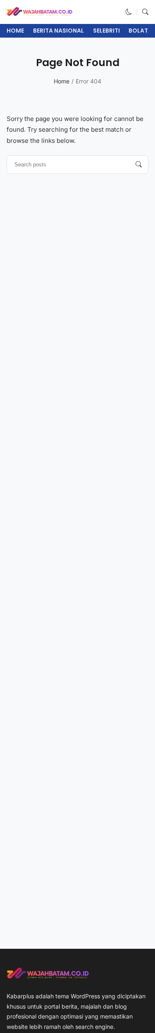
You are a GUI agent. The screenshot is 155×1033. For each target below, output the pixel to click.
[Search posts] (138, 164)
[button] (129, 12)
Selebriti (106, 30)
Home (15, 30)
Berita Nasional (58, 30)
